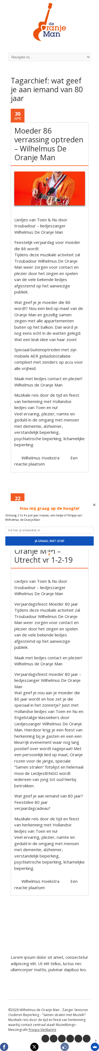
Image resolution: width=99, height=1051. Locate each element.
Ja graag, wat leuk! (49, 541)
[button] (49, 508)
